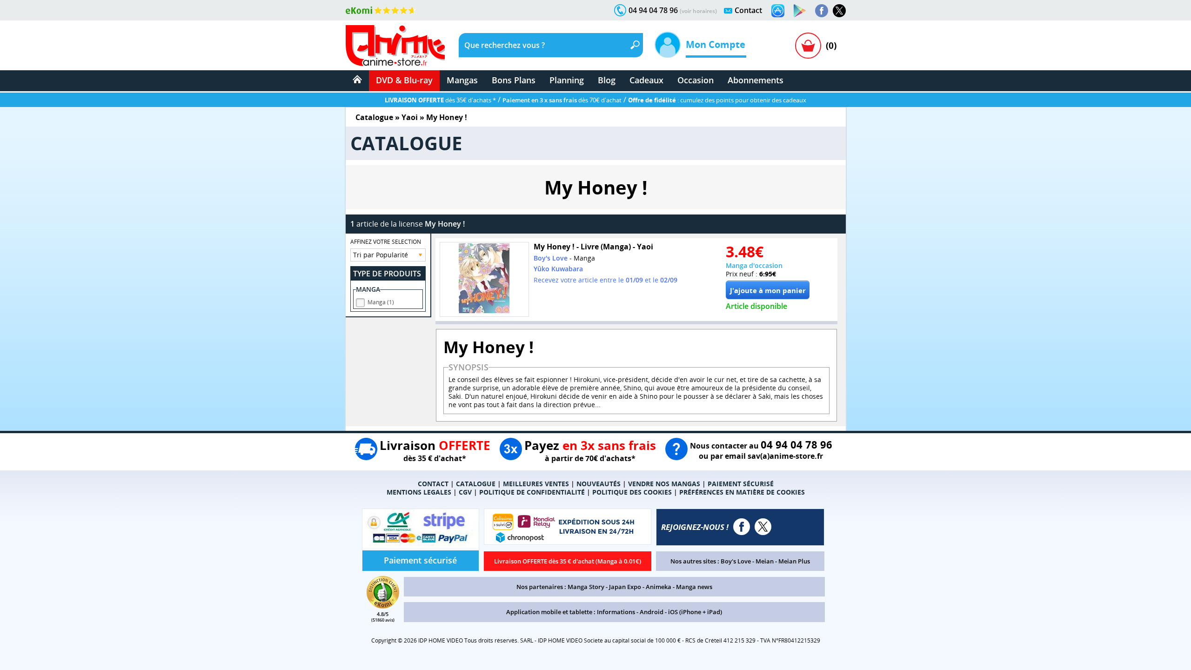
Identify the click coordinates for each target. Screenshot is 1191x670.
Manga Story (586, 587)
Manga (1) (381, 302)
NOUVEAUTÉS (598, 483)
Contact (748, 10)
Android (651, 612)
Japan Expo (625, 587)
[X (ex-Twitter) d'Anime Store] (763, 526)
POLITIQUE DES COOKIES (632, 492)
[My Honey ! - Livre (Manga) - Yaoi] (484, 279)
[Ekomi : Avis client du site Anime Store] (383, 606)
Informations (616, 612)
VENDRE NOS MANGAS (664, 483)
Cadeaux (646, 80)
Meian (765, 561)
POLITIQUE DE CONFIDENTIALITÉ (532, 492)
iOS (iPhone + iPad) (695, 612)
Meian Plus (794, 561)
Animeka (658, 587)
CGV (465, 492)
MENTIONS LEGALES (419, 492)
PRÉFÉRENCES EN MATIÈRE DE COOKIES (742, 492)
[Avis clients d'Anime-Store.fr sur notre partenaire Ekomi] (381, 10)
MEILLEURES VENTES (536, 483)
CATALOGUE (475, 483)
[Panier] (808, 46)
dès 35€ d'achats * (440, 100)
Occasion (695, 80)
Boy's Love (736, 561)
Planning (566, 80)
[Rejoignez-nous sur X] (839, 10)
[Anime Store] (395, 45)
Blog (607, 80)
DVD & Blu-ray (404, 80)
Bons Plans (513, 80)
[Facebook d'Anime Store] (741, 526)
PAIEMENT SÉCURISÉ (741, 483)
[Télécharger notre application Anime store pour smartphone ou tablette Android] (800, 10)
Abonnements (755, 80)
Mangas (462, 80)
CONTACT (433, 483)
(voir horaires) (698, 11)
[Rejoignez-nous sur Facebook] (821, 10)
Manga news (694, 587)
